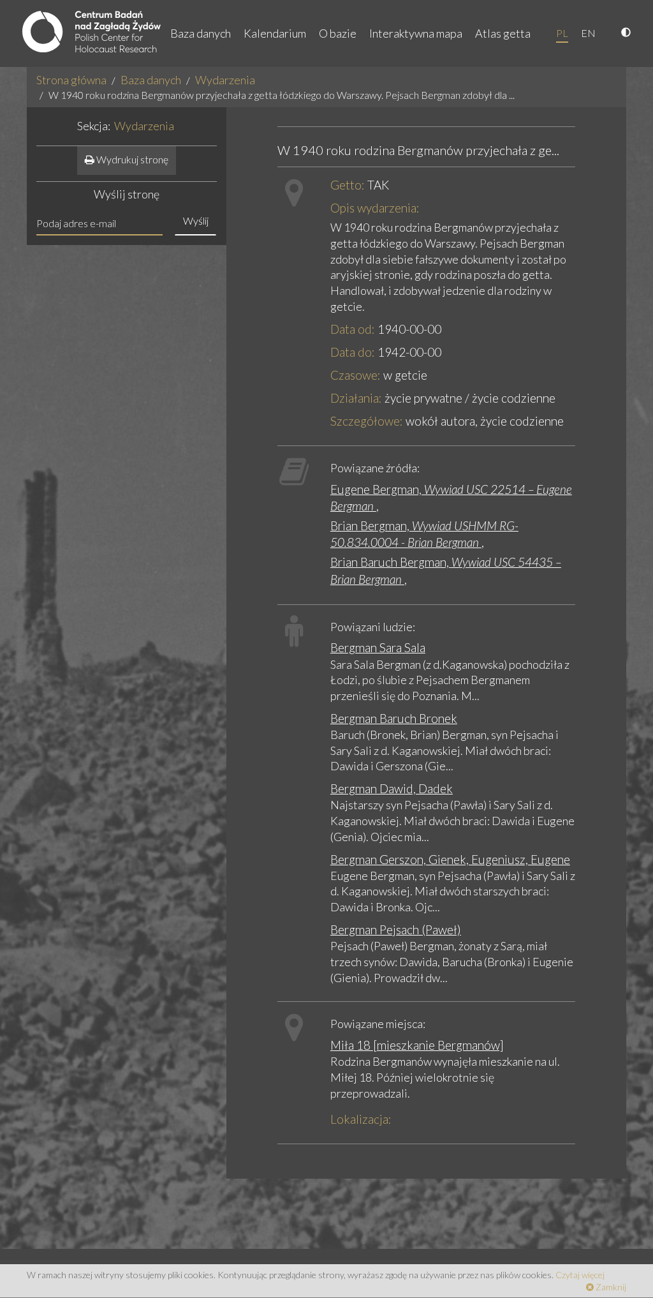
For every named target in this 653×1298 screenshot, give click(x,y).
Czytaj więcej (580, 1274)
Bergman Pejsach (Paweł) (395, 929)
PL (562, 33)
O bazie (337, 33)
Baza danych (200, 33)
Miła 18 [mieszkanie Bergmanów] (417, 1045)
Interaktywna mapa (415, 33)
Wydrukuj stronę (131, 159)
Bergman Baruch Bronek (393, 718)
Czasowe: (355, 375)
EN (588, 33)
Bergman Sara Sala (377, 647)
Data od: (352, 329)
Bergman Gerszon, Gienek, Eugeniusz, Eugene (450, 859)
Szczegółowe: (366, 421)
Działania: (356, 398)
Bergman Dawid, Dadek (391, 788)
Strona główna (71, 80)
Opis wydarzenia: (375, 207)
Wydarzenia (225, 80)
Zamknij (610, 1286)
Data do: (352, 352)
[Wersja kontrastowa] (627, 33)
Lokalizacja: (361, 1119)
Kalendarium (275, 33)
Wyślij (196, 220)
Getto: (347, 184)
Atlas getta (503, 33)
